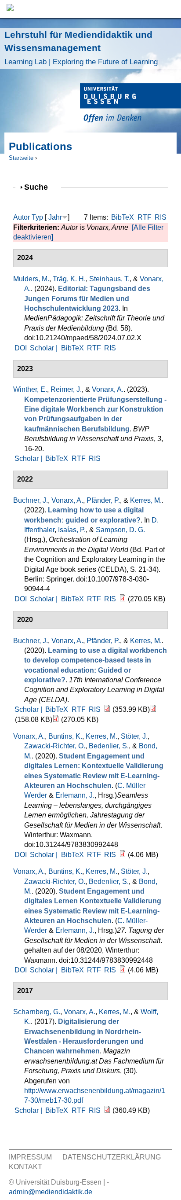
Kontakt (25, 1167)
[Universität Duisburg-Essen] (130, 104)
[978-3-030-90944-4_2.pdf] (122, 599)
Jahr (55, 217)
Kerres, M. (146, 500)
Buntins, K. (65, 736)
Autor (21, 217)
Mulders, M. (31, 279)
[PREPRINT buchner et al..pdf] (107, 709)
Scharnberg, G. (36, 1012)
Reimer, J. (66, 389)
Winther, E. (30, 389)
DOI (20, 348)
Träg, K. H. (69, 279)
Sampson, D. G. (120, 530)
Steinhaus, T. (109, 279)
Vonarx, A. (107, 389)
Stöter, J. (134, 736)
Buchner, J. (30, 500)
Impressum (30, 1157)
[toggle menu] (170, 9)
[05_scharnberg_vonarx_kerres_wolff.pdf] (107, 1110)
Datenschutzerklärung (111, 1157)
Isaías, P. (72, 530)
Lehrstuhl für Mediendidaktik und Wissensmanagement (81, 47)
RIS (161, 217)
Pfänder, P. (103, 500)
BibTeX (122, 217)
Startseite (21, 158)
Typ (37, 217)
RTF (145, 217)
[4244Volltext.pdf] (122, 854)
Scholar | (44, 348)
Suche (39, 186)
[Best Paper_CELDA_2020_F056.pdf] (153, 709)
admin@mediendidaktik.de (50, 1192)
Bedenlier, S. (109, 746)
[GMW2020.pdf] (122, 970)
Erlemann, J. (74, 795)
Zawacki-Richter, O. (54, 746)
